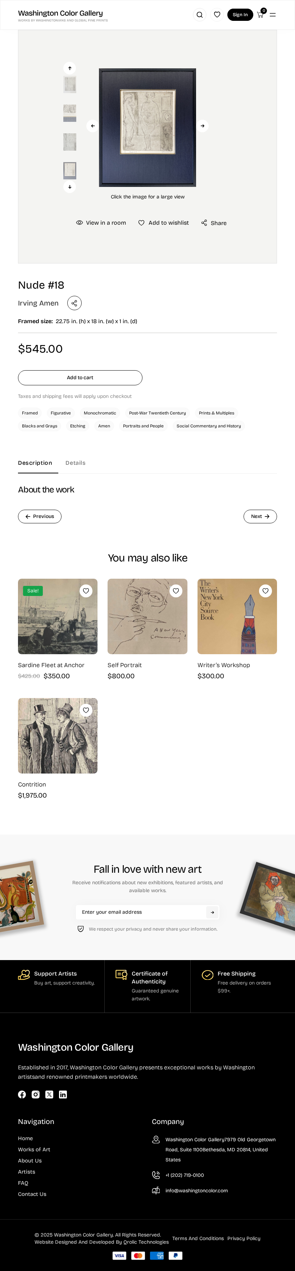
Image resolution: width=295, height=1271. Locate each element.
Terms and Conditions (198, 1238)
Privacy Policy (243, 1238)
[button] (147, 127)
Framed (30, 413)
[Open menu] (272, 14)
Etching (77, 425)
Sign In (240, 15)
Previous (92, 126)
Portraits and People (143, 425)
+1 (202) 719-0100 (184, 1175)
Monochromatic (100, 413)
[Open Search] (199, 14)
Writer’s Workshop (224, 665)
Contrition (32, 784)
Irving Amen (38, 303)
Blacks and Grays (39, 425)
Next (202, 126)
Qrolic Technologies (146, 1242)
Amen (104, 425)
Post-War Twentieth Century (157, 413)
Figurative (61, 413)
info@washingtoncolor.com (196, 1191)
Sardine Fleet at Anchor (51, 665)
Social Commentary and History (209, 425)
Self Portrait (125, 665)
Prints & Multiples (216, 413)
